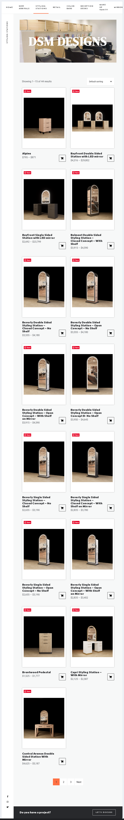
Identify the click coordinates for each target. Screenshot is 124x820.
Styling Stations (41, 7)
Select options (62, 158)
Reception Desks (87, 7)
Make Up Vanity (104, 7)
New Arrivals (24, 7)
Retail (57, 7)
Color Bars (71, 7)
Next (79, 782)
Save (29, 91)
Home (9, 7)
